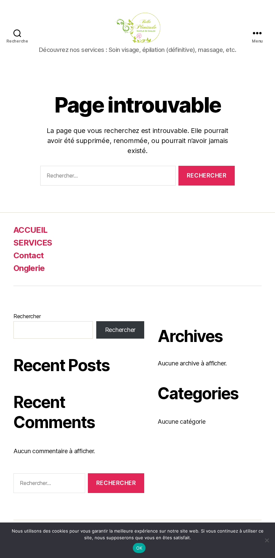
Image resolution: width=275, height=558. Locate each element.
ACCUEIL (30, 230)
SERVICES (32, 243)
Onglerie (29, 268)
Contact (28, 255)
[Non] (266, 540)
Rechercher (27, 316)
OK (139, 548)
